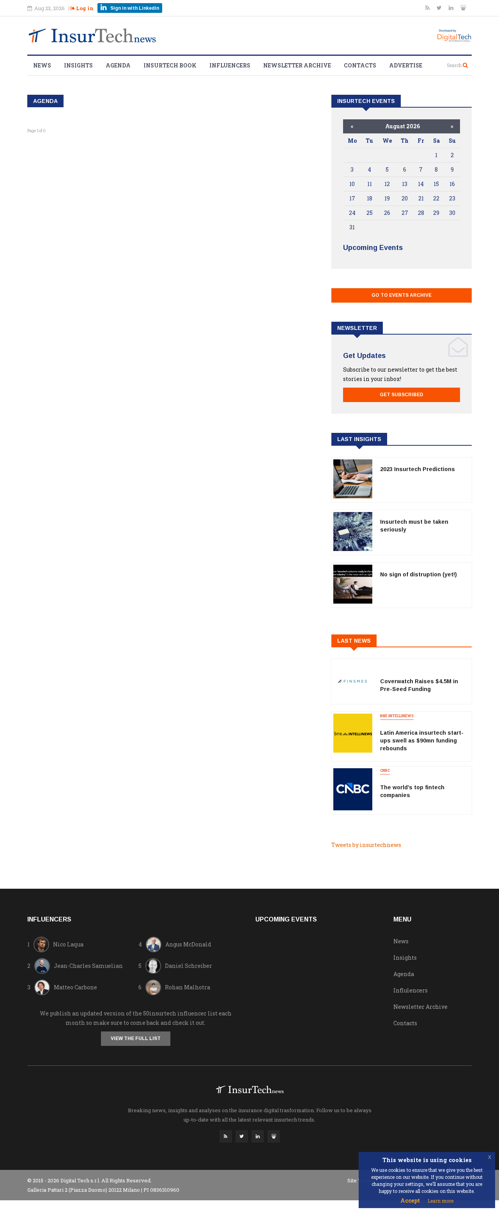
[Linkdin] (452, 7)
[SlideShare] (463, 7)
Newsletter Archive (297, 65)
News (42, 65)
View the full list (136, 1038)
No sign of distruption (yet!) (418, 574)
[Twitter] (440, 7)
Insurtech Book (169, 65)
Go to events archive (402, 295)
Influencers (229, 65)
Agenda (118, 65)
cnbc (385, 770)
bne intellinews (397, 716)
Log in (84, 8)
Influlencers (410, 990)
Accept (410, 1200)
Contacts (360, 65)
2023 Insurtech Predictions (417, 469)
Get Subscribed (401, 394)
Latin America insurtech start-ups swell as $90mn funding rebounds (422, 740)
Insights (78, 65)
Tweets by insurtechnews (366, 845)
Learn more (440, 1201)
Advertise (405, 65)
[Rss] (428, 7)
